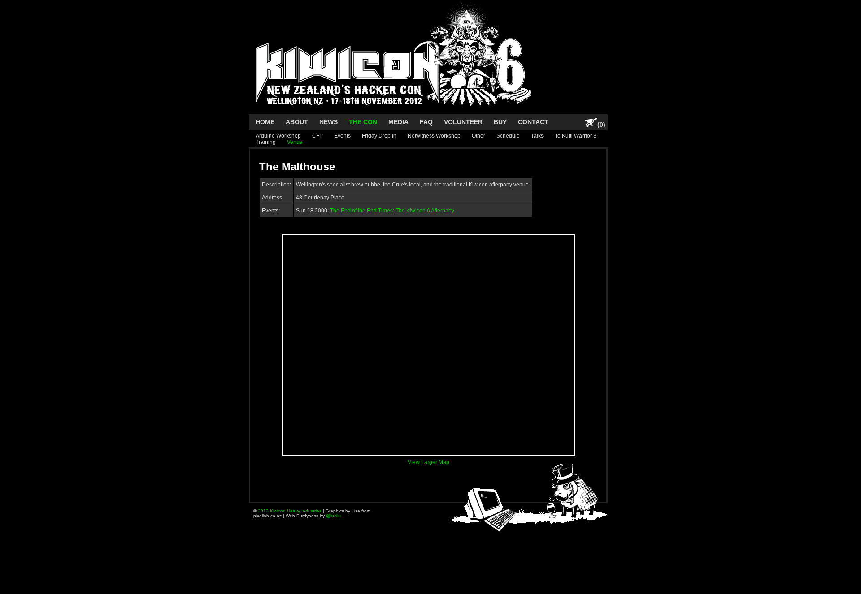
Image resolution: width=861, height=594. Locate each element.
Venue (295, 142)
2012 (263, 510)
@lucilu (333, 515)
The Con (363, 122)
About (297, 122)
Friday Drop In (379, 136)
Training (266, 142)
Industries (311, 510)
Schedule (508, 136)
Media (398, 122)
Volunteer (463, 122)
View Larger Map (428, 462)
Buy (500, 122)
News (328, 122)
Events (342, 136)
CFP (317, 136)
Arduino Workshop (278, 136)
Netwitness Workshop (434, 136)
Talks (537, 136)
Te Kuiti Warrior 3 (575, 136)
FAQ (426, 122)
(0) (601, 124)
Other (478, 136)
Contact (533, 122)
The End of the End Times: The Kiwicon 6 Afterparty (392, 211)
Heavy (293, 510)
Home (265, 122)
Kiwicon (278, 510)
